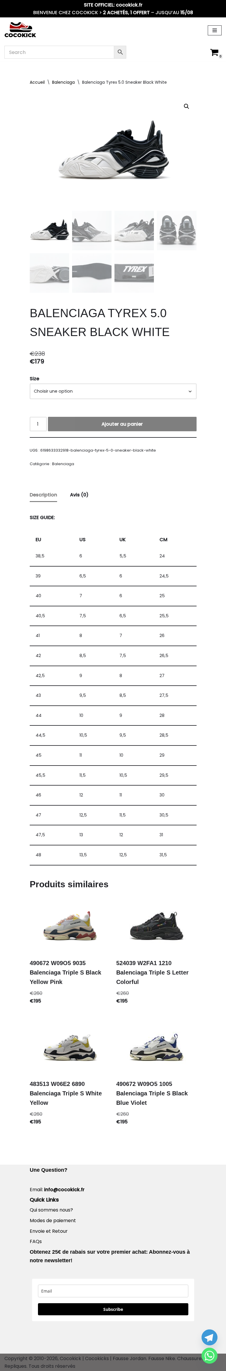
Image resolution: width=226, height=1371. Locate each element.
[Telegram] (209, 1337)
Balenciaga (63, 82)
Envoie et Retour (49, 1231)
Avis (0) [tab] (79, 494)
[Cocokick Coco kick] (20, 30)
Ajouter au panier (122, 424)
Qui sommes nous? (51, 1210)
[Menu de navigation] (215, 30)
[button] (186, 106)
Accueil (37, 82)
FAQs (36, 1241)
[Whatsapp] (209, 1356)
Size (34, 378)
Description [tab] (43, 494)
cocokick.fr (129, 4)
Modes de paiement (53, 1220)
